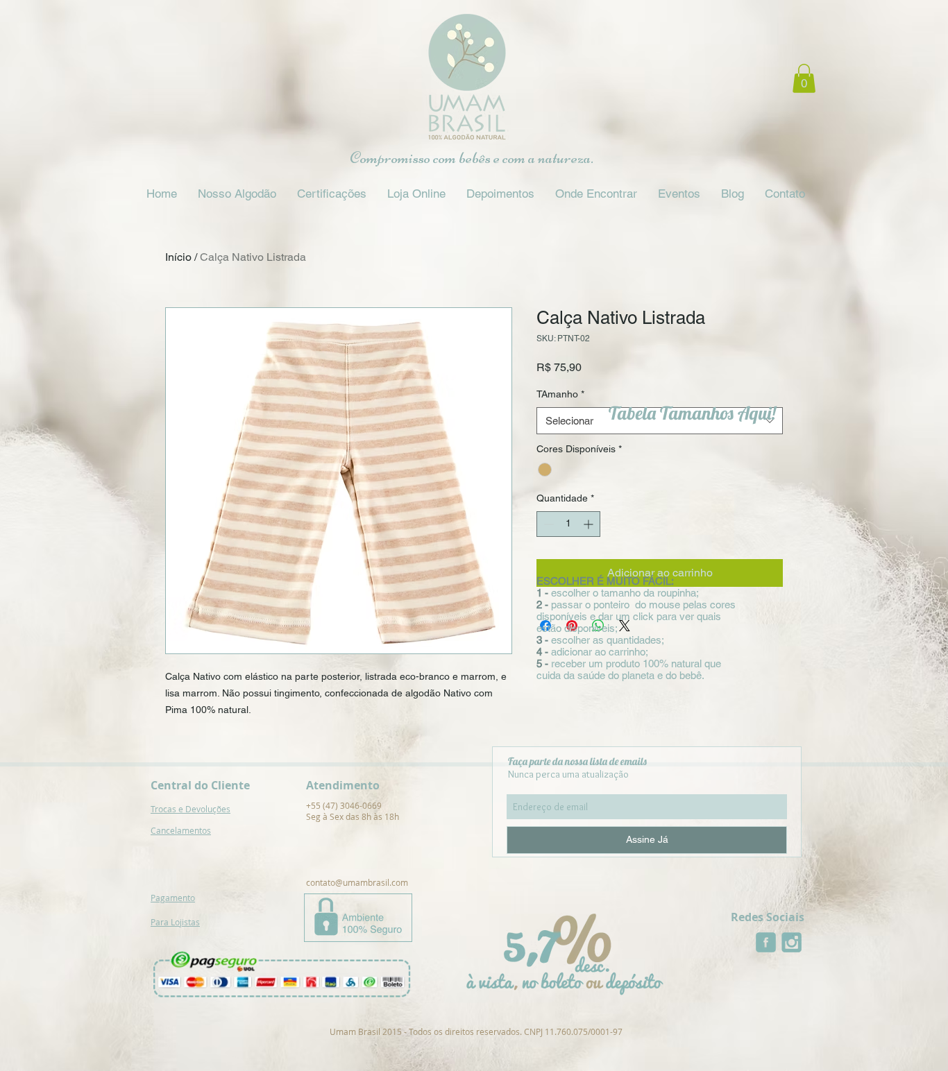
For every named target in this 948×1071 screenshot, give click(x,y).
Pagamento (173, 897)
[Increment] (589, 524)
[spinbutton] (568, 524)
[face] (766, 942)
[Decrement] (547, 524)
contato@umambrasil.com (357, 882)
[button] (804, 78)
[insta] (791, 942)
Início (178, 257)
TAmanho (560, 394)
